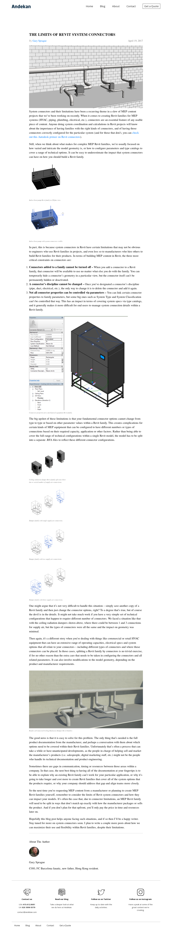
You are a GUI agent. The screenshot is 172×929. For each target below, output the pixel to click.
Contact (131, 6)
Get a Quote (151, 6)
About (116, 6)
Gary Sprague (40, 40)
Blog (102, 6)
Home (89, 6)
